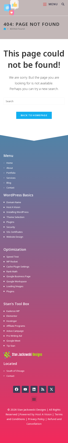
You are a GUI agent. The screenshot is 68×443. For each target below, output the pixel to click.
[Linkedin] (34, 389)
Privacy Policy (36, 419)
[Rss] (42, 389)
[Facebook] (16, 389)
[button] (34, 399)
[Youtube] (25, 389)
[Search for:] (62, 4)
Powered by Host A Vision (36, 414)
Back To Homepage (34, 115)
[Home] (4, 28)
